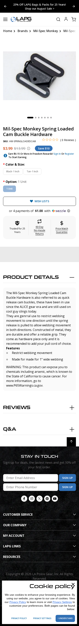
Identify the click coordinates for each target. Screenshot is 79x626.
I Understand (65, 618)
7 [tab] (51, 117)
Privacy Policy (17, 602)
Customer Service (18, 514)
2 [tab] (35, 117)
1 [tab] (30, 117)
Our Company (14, 525)
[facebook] (24, 499)
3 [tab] (39, 117)
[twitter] (39, 499)
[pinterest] (47, 499)
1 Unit (9, 188)
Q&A (9, 429)
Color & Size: (14, 164)
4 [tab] (42, 117)
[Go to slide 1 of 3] (5, 6)
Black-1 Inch (12, 171)
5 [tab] (45, 117)
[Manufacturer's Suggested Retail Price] (28, 148)
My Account (13, 536)
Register (69, 153)
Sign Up (67, 478)
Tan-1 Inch (32, 171)
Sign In (57, 153)
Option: (14, 182)
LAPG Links (12, 546)
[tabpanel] (39, 75)
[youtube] (55, 499)
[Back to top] (71, 441)
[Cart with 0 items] (73, 19)
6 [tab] (48, 117)
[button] (39, 211)
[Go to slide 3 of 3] (73, 6)
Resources (11, 557)
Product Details (31, 277)
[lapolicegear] (21, 19)
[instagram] (32, 499)
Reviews (16, 407)
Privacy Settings (62, 602)
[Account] (66, 19)
